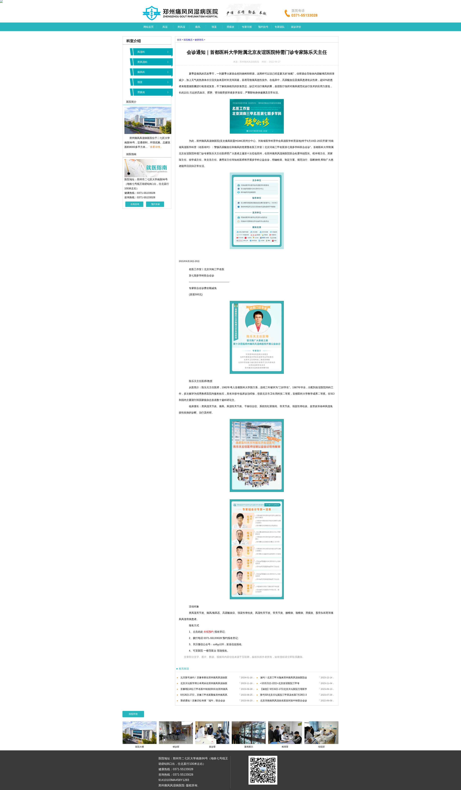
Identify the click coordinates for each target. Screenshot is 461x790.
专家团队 (280, 26)
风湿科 (141, 51)
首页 (179, 40)
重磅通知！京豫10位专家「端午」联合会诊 (202, 700)
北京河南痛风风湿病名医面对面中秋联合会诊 (283, 700)
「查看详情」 (155, 147)
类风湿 (181, 26)
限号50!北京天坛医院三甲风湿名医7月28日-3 (283, 694)
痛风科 (141, 72)
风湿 (164, 26)
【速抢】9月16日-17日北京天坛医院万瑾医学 (283, 689)
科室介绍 (132, 41)
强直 (214, 26)
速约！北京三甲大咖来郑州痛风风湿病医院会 (283, 677)
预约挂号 (263, 26)
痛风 (197, 26)
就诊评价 (296, 26)
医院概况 (188, 40)
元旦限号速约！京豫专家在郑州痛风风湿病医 (203, 677)
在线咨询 (135, 204)
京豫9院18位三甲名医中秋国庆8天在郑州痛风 (204, 689)
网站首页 (149, 26)
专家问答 (247, 26)
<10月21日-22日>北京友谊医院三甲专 (279, 683)
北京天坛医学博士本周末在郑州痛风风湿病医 (203, 683)
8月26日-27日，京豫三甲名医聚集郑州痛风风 (203, 694)
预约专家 (155, 204)
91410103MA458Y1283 (173, 780)
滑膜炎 (230, 26)
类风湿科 (142, 62)
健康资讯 (199, 40)
